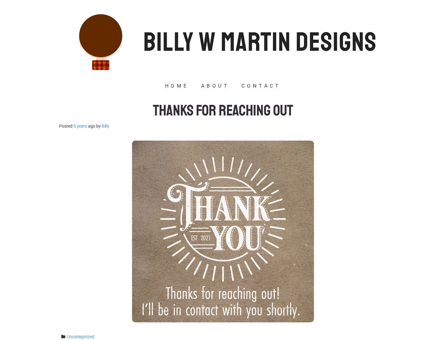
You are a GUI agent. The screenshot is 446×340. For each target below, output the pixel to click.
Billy (105, 126)
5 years (80, 126)
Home (177, 86)
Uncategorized (80, 336)
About (215, 86)
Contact (261, 86)
